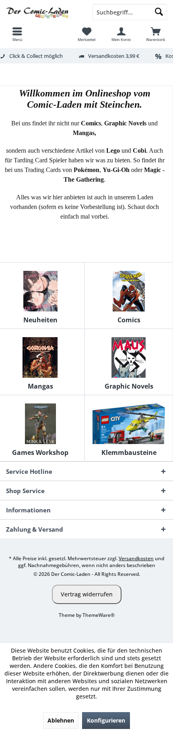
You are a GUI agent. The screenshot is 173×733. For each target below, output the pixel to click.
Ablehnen (60, 720)
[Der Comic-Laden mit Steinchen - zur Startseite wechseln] (43, 12)
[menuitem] (17, 34)
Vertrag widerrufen (87, 594)
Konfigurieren (106, 720)
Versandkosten (136, 558)
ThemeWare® (98, 615)
